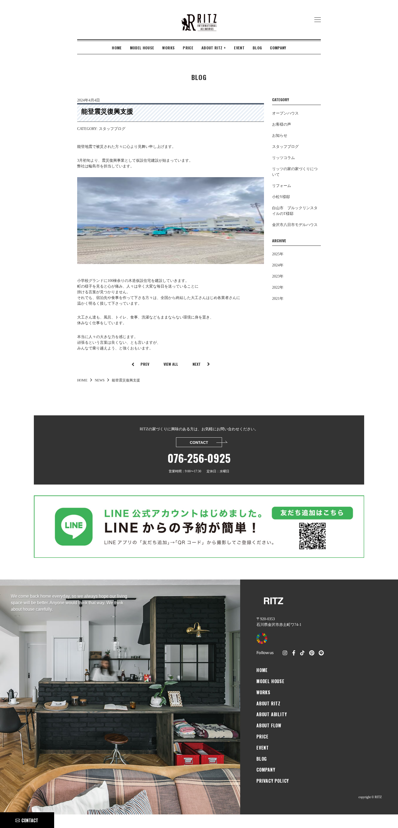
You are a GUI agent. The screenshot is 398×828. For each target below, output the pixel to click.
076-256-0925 (199, 458)
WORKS (168, 47)
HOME (117, 47)
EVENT (239, 47)
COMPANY (278, 47)
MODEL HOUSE (142, 47)
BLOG (257, 47)
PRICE (188, 47)
